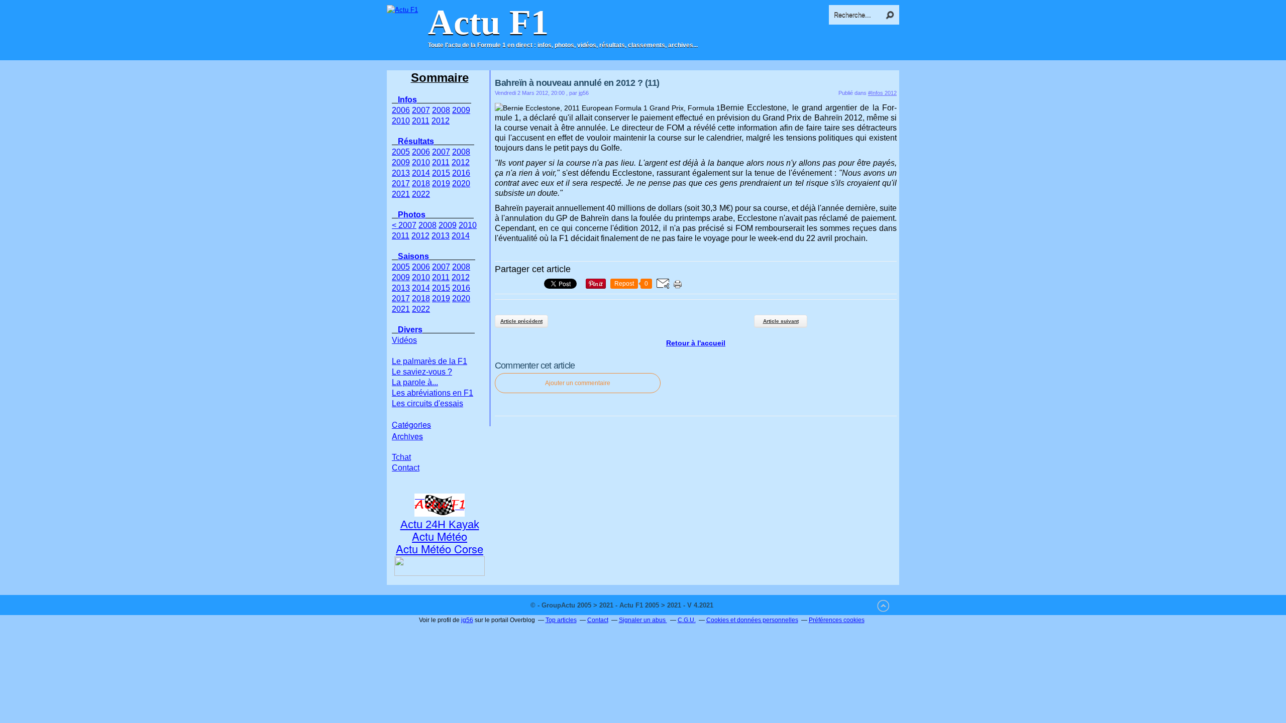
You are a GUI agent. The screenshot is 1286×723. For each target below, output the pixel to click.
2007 (421, 110)
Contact (405, 467)
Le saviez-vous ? (422, 372)
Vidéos (404, 340)
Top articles (561, 620)
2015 (441, 173)
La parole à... (415, 382)
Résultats (416, 141)
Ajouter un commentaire (577, 383)
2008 (441, 110)
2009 (461, 110)
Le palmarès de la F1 (429, 361)
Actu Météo (439, 536)
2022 (421, 194)
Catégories (411, 424)
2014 (421, 173)
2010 (401, 120)
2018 (421, 183)
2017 (401, 183)
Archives (407, 436)
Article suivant (781, 321)
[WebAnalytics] (735, 605)
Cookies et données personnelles (752, 620)
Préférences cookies (837, 620)
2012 (441, 120)
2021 (401, 194)
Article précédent (521, 321)
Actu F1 (488, 22)
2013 (401, 173)
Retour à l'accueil (695, 343)
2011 (421, 120)
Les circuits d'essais (427, 403)
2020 (461, 183)
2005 (401, 152)
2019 (441, 183)
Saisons (413, 256)
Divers (410, 329)
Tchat (401, 457)
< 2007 (404, 225)
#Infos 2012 (882, 93)
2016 (461, 173)
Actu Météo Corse (439, 548)
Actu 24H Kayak (439, 524)
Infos (407, 99)
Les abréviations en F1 (432, 393)
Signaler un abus (643, 620)
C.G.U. (687, 620)
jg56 (467, 620)
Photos (411, 214)
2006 (401, 110)
